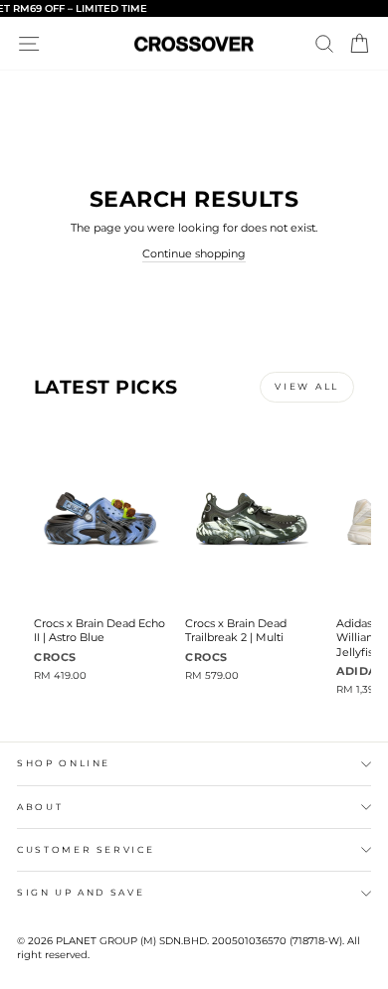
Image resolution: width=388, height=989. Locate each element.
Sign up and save (80, 892)
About (40, 806)
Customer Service (85, 849)
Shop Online (63, 762)
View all (307, 386)
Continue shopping (194, 253)
